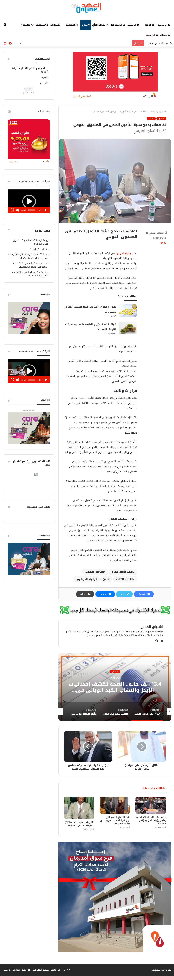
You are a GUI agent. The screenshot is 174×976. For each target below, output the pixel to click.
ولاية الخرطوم (123, 253)
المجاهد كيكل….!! (38, 249)
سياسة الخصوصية (40, 970)
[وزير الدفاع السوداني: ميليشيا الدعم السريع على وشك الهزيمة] (115, 805)
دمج (105, 579)
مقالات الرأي (99, 25)
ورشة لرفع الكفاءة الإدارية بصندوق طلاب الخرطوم (30, 242)
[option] (114, 687)
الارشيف (151, 35)
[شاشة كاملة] (12, 210)
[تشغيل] (45, 210)
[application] (29, 201)
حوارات (54, 25)
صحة (151, 118)
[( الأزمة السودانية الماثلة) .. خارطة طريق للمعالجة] (79, 808)
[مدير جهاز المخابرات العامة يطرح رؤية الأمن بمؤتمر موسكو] (150, 805)
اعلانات (164, 35)
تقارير (84, 25)
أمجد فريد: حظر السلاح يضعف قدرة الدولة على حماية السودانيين (100, 43)
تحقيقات (41, 25)
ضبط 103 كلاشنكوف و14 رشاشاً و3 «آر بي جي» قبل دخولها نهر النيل (28, 256)
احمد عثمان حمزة (122, 571)
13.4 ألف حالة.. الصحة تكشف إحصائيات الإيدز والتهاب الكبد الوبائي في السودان (115, 690)
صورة (43, 72)
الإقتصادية (117, 25)
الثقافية (71, 25)
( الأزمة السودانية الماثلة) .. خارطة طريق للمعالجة (80, 824)
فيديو (43, 83)
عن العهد (55, 970)
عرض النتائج (28, 92)
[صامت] (17, 210)
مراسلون (26, 25)
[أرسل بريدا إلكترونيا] (147, 233)
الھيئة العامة (124, 579)
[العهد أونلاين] (87, 7)
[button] (29, 201)
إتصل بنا (16, 970)
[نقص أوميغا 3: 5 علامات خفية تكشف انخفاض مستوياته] (128, 310)
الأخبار (148, 25)
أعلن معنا (26, 970)
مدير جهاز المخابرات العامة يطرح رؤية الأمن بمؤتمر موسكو (151, 820)
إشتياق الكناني (156, 233)
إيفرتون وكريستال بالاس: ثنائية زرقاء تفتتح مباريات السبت (30, 274)
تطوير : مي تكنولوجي (161, 970)
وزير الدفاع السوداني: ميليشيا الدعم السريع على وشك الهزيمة (115, 820)
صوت (43, 77)
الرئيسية (163, 25)
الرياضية (132, 25)
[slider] (31, 210)
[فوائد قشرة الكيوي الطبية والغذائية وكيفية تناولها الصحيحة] (128, 328)
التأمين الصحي (94, 571)
